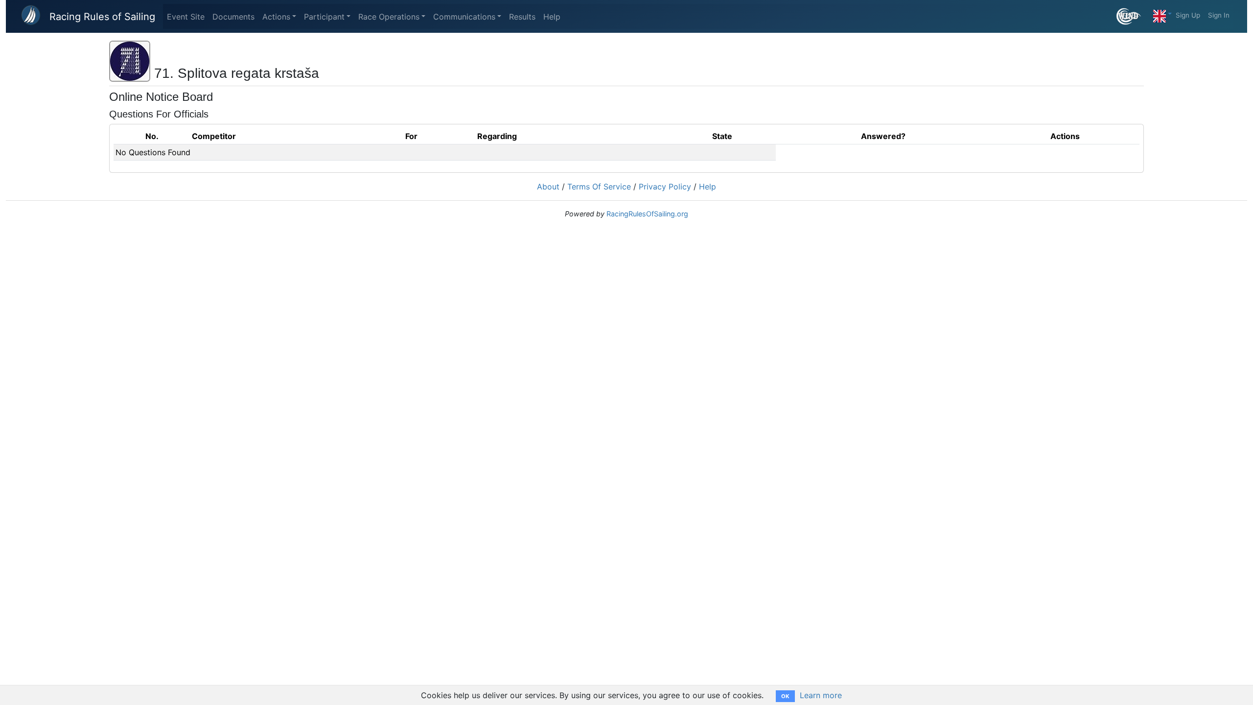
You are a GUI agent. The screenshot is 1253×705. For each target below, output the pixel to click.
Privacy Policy (665, 186)
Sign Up (1188, 15)
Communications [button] (464, 17)
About (548, 186)
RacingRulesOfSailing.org (647, 214)
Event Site (186, 17)
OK (785, 696)
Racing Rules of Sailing (102, 17)
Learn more (821, 695)
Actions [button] (276, 17)
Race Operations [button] (388, 17)
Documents (233, 17)
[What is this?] (1133, 16)
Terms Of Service (599, 186)
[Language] (1162, 14)
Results (522, 17)
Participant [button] (324, 17)
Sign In (1219, 15)
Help (551, 17)
